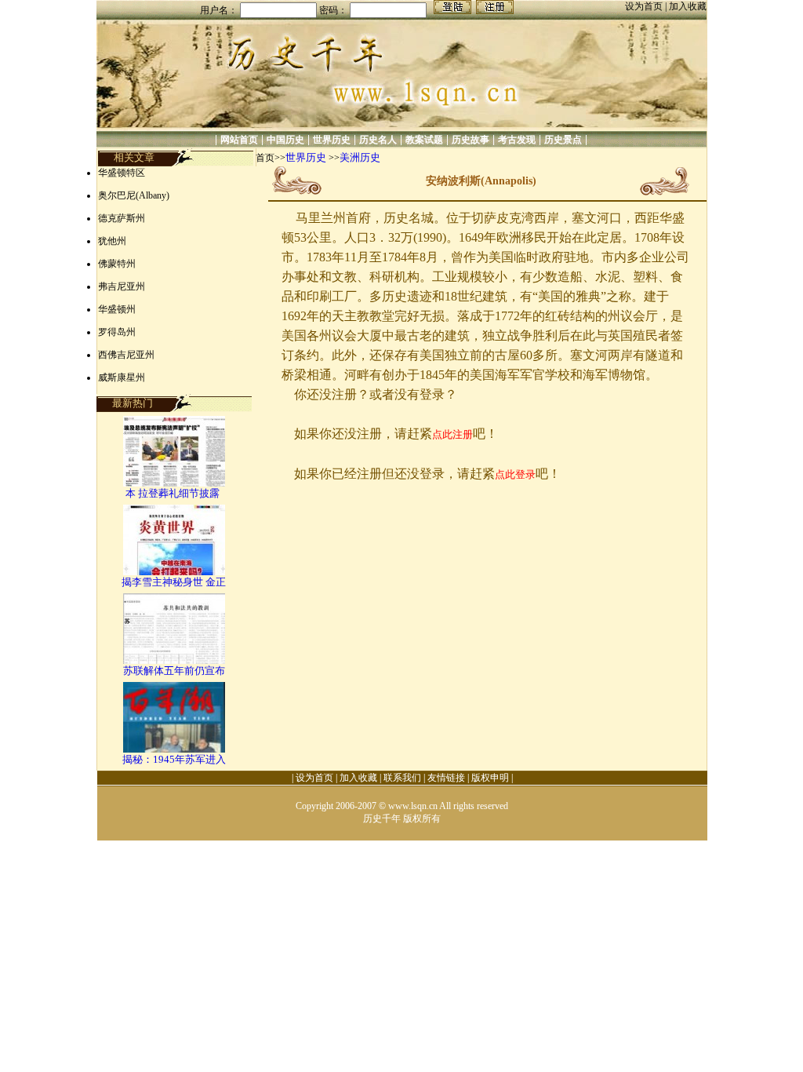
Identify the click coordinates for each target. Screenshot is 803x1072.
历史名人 (378, 139)
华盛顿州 (117, 309)
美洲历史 (360, 157)
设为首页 (645, 6)
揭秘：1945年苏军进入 (174, 759)
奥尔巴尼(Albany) (133, 195)
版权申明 (490, 777)
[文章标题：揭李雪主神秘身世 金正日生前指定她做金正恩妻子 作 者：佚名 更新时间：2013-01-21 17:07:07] (174, 572)
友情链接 (446, 777)
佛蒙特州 (117, 263)
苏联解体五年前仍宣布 (174, 670)
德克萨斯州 (121, 218)
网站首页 (239, 139)
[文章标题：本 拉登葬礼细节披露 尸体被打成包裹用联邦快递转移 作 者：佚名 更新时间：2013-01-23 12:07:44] (174, 483)
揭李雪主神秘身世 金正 (174, 582)
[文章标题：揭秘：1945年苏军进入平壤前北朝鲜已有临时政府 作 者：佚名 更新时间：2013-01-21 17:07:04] (174, 749)
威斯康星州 (121, 377)
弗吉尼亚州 (121, 286)
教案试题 (424, 139)
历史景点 (563, 139)
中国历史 (285, 139)
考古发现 (517, 139)
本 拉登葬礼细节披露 (173, 493)
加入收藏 (688, 6)
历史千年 (382, 818)
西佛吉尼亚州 (126, 354)
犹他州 (112, 240)
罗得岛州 (117, 331)
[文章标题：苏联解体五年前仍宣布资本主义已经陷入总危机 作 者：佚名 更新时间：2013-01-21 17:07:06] (174, 660)
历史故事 (470, 139)
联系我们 (402, 777)
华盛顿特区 (121, 172)
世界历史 (332, 139)
